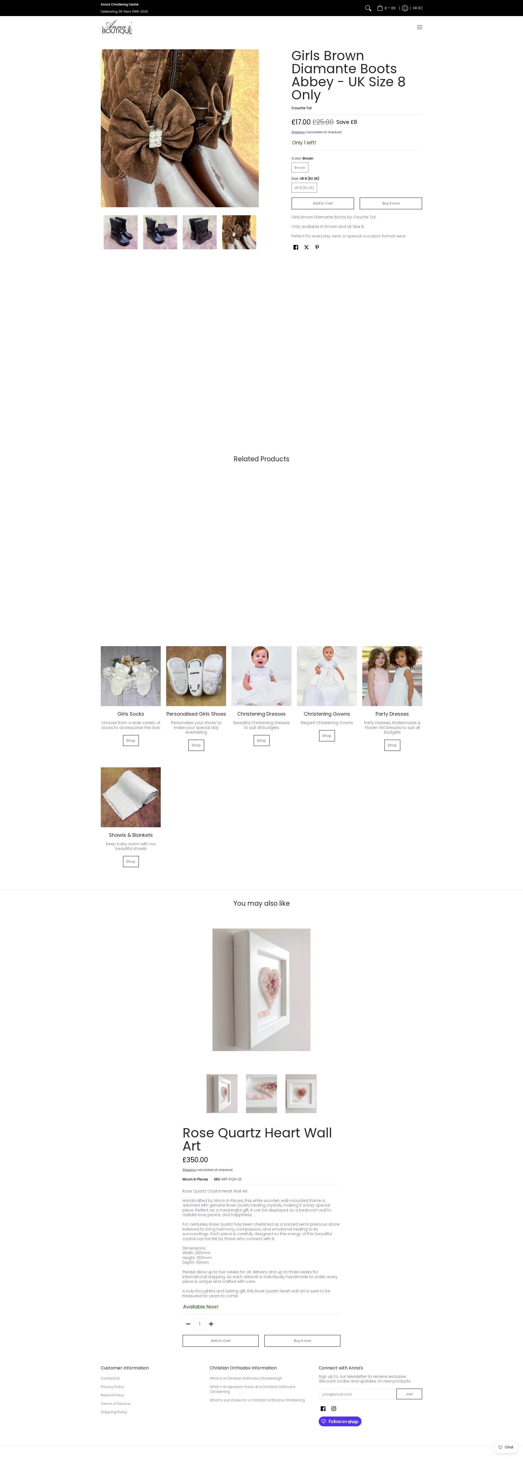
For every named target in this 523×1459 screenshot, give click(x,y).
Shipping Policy (114, 1412)
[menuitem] (386, 8)
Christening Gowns (327, 713)
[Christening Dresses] (261, 676)
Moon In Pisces (195, 1179)
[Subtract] (188, 1324)
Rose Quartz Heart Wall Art (257, 1139)
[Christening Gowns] (327, 676)
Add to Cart (323, 203)
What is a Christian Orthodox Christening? (246, 1378)
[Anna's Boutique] (117, 27)
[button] (296, 247)
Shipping (298, 132)
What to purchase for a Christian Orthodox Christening (257, 1400)
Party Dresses (392, 713)
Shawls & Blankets (131, 835)
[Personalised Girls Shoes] (196, 676)
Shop (130, 740)
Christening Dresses (261, 713)
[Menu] (419, 27)
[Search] (368, 8)
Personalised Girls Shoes (196, 713)
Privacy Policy (112, 1386)
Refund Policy (112, 1395)
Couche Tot (301, 108)
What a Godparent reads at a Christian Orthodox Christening (252, 1389)
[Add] (211, 1324)
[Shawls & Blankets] (131, 797)
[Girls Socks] (131, 676)
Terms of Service (115, 1403)
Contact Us (110, 1378)
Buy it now (391, 203)
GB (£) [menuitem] (417, 8)
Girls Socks (130, 713)
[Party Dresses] (392, 676)
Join (409, 1394)
